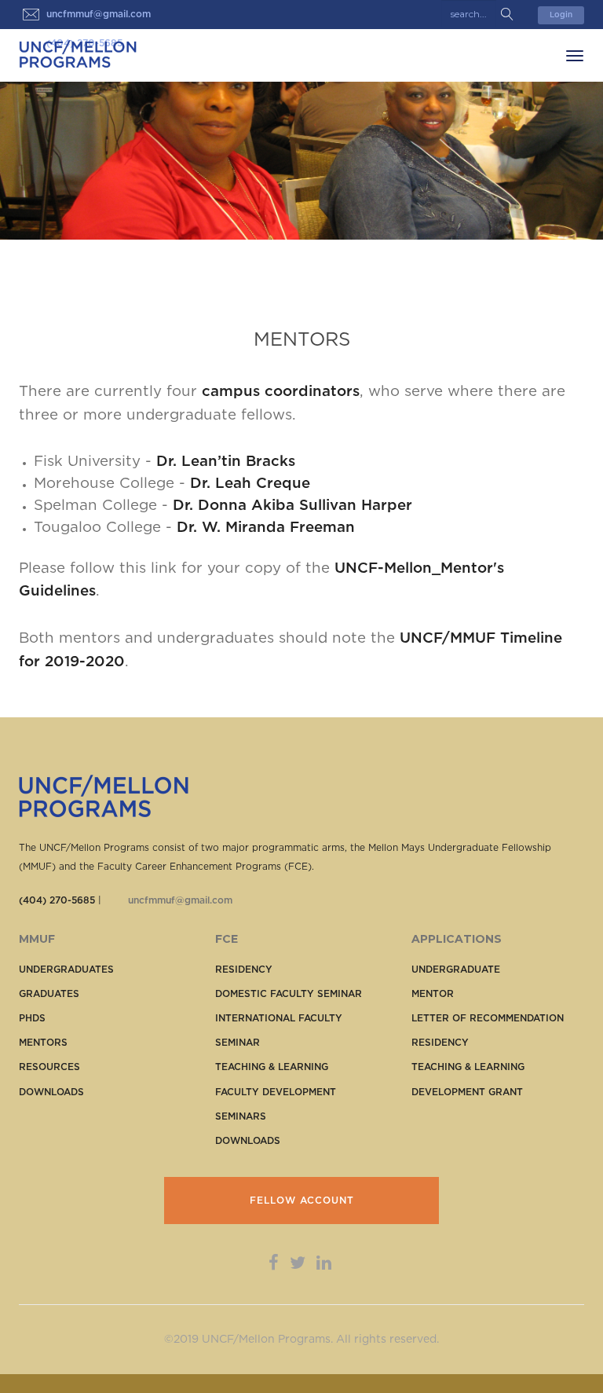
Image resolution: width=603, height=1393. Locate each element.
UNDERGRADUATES (66, 969)
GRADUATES (49, 994)
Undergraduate (455, 969)
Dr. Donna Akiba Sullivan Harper (292, 505)
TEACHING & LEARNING (271, 1067)
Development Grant (467, 1092)
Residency (440, 1042)
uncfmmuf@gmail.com (180, 900)
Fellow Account (302, 1200)
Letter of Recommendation (487, 1018)
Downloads (51, 1092)
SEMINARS (240, 1116)
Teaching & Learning (467, 1067)
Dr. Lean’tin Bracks (225, 461)
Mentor (432, 994)
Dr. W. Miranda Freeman (266, 527)
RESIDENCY (243, 969)
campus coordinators (281, 391)
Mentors (43, 1042)
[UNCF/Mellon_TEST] (78, 54)
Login (561, 15)
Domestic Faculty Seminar (288, 994)
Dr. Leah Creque (250, 483)
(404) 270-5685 (57, 900)
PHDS (32, 1018)
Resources (49, 1067)
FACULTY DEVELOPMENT (275, 1092)
